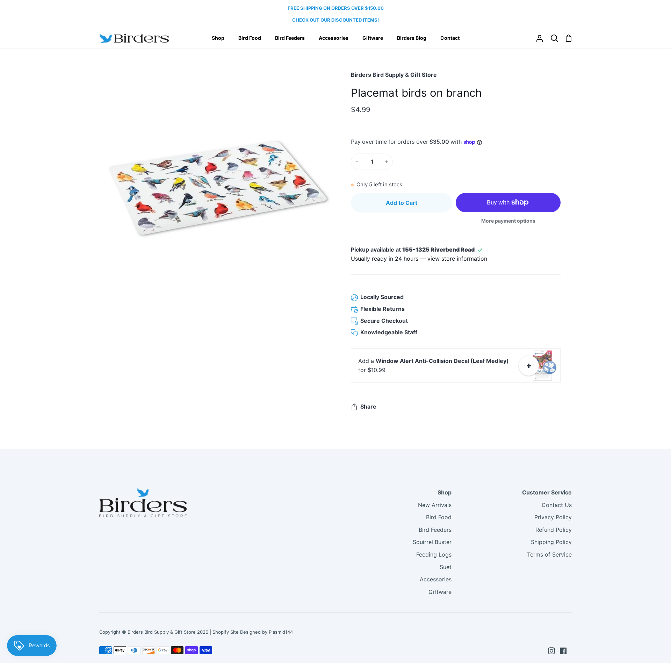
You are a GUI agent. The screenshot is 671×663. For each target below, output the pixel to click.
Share (368, 406)
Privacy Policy (553, 517)
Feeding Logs (434, 554)
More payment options (508, 221)
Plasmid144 (281, 632)
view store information (457, 258)
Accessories (436, 579)
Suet (446, 567)
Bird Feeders (435, 529)
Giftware (440, 591)
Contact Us (557, 504)
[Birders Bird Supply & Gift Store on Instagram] (551, 650)
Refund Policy (553, 529)
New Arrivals (435, 504)
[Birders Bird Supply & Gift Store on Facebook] (563, 650)
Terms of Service (549, 554)
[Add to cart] (529, 366)
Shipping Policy (551, 541)
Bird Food (439, 517)
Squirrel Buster (432, 541)
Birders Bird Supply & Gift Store (394, 74)
